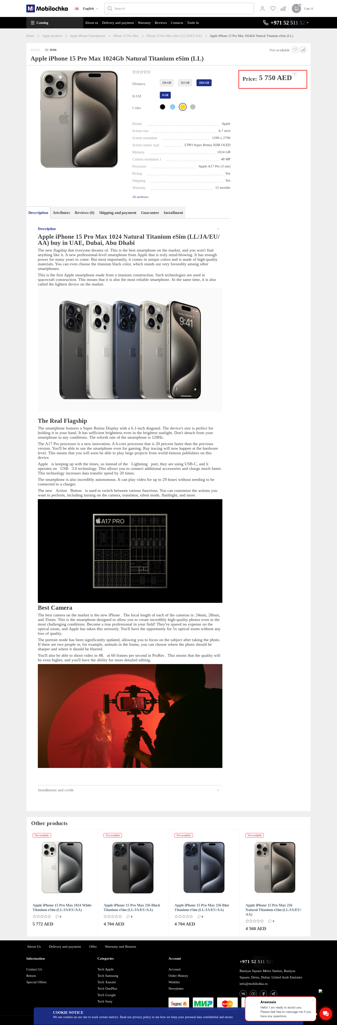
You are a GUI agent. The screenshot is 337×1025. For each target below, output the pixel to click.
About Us (34, 946)
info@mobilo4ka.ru (254, 984)
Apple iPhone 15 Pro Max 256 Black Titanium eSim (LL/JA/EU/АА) (132, 907)
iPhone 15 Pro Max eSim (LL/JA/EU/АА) (174, 36)
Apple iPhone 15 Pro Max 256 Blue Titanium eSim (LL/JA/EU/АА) (201, 907)
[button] (78, 119)
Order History (178, 976)
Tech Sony (105, 1001)
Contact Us (34, 969)
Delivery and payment (118, 23)
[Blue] (172, 107)
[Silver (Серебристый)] (193, 107)
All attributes (140, 196)
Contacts (177, 23)
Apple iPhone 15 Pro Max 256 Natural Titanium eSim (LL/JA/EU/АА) (273, 909)
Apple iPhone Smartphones (87, 36)
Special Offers (36, 982)
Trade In (193, 23)
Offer (93, 946)
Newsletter (176, 988)
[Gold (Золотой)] (182, 107)
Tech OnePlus (107, 988)
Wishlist (174, 982)
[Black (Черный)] (162, 107)
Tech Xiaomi (106, 982)
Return (31, 976)
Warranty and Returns (120, 946)
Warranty (144, 23)
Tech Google (106, 995)
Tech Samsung (107, 976)
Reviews (161, 23)
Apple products (52, 36)
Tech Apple (105, 969)
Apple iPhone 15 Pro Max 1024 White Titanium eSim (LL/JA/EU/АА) (62, 907)
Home (30, 36)
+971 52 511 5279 (258, 961)
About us (91, 23)
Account (174, 969)
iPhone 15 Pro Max (125, 36)
